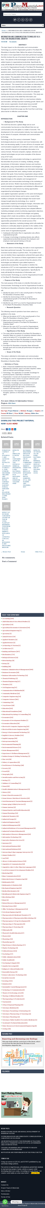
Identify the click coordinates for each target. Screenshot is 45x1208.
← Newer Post (6, 552)
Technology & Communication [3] (13, 990)
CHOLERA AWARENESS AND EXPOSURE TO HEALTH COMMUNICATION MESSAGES (19, 1148)
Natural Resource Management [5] (14, 903)
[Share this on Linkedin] (15, 429)
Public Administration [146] (11, 957)
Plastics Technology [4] (10, 948)
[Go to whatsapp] (5, 1201)
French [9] (5, 771)
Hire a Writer (5, 1191)
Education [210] (7, 708)
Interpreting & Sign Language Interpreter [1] (17, 852)
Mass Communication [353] (11, 876)
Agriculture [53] (7, 624)
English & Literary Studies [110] (13, 735)
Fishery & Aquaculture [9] (11, 762)
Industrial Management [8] (11, 825)
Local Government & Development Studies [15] (18, 870)
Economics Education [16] (10, 723)
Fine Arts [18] (6, 759)
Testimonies (5, 1194)
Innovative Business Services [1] (13, 840)
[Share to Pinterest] (11, 433)
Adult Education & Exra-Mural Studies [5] (16, 621)
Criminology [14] (7, 702)
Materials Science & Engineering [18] (14, 879)
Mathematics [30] (8, 882)
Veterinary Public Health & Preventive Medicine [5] (19, 1020)
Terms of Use (5, 1197)
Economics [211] (7, 717)
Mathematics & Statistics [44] (12, 885)
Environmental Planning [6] (11, 744)
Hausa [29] (6, 786)
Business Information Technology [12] (15, 675)
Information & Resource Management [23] (16, 834)
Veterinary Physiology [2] (11, 1017)
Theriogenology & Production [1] (13, 999)
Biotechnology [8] (8, 660)
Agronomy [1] (6, 633)
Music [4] (5, 900)
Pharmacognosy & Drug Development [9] (16, 921)
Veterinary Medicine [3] (10, 1008)
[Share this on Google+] (12, 429)
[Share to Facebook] (9, 433)
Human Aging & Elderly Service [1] (14, 804)
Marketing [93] (7, 873)
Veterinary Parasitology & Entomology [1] (16, 1011)
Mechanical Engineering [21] (11, 888)
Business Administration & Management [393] (17, 669)
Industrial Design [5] (9, 819)
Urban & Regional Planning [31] (12, 1005)
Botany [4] (5, 663)
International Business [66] (11, 846)
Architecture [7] (7, 648)
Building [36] (6, 666)
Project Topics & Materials (10, 1188)
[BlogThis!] (5, 433)
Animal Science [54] (8, 636)
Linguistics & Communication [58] (13, 864)
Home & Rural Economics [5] (12, 795)
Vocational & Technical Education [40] (14, 1023)
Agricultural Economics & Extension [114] (16, 627)
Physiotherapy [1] (8, 942)
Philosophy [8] (7, 930)
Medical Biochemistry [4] (10, 891)
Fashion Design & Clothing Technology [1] (16, 756)
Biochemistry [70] (8, 654)
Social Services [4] (8, 978)
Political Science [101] (9, 951)
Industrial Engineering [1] (11, 822)
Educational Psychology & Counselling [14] (16, 714)
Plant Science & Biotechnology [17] (14, 945)
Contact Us (4, 1185)
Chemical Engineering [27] (11, 681)
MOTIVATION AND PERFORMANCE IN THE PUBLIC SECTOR (21, 1152)
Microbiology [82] (8, 897)
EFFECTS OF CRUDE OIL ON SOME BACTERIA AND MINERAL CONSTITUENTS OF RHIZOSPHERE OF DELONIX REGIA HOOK (37, 461)
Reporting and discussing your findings (19, 1039)
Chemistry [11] (7, 684)
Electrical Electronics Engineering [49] (15, 729)
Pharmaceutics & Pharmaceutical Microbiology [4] (19, 918)
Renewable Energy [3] (9, 972)
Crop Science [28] (8, 705)
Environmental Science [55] (11, 747)
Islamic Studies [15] (8, 855)
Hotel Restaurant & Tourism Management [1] (17, 801)
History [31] (6, 792)
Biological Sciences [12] (10, 657)
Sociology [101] (7, 981)
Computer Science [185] (10, 699)
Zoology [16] (6, 1029)
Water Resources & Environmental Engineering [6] (19, 1026)
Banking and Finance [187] (11, 651)
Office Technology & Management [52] (15, 909)
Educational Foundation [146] (12, 711)
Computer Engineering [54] (11, 696)
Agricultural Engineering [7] (11, 630)
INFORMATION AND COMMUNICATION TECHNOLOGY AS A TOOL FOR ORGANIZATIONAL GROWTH (20, 38)
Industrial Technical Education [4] (13, 831)
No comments (13, 42)
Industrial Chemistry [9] (10, 816)
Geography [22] (7, 774)
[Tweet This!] (10, 429)
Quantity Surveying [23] (10, 966)
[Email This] (3, 433)
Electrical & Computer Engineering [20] (15, 726)
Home (4, 30)
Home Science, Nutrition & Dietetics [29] (16, 798)
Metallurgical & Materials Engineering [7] (16, 894)
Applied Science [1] (8, 642)
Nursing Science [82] (9, 906)
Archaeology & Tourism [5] (11, 645)
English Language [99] (9, 738)
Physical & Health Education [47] (13, 933)
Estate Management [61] (10, 750)
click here (11, 403)
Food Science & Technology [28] (13, 765)
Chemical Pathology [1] (10, 678)
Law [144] (5, 858)
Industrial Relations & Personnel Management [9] (18, 828)
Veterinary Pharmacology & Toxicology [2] (16, 1014)
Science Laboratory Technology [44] (14, 975)
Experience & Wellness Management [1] (15, 753)
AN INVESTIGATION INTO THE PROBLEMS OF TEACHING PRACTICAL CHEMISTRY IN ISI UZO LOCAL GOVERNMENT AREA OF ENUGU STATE (21, 1142)
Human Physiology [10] (10, 813)
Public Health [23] (8, 960)
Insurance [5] (6, 843)
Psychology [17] (7, 954)
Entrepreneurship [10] (10, 741)
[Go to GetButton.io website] (5, 1206)
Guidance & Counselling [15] (11, 783)
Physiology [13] (7, 939)
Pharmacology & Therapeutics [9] (13, 924)
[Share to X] (7, 433)
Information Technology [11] (11, 837)
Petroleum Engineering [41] (11, 912)
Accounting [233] (8, 618)
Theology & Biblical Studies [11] (12, 996)
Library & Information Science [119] (14, 861)
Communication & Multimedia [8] (13, 690)
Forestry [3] (6, 768)
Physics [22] (6, 936)
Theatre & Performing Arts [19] (12, 993)
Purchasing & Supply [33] (10, 963)
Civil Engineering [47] (9, 687)
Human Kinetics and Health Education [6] (16, 810)
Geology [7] (6, 780)
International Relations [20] (11, 849)
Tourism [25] (6, 1002)
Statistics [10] (6, 984)
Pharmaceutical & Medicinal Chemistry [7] (16, 915)
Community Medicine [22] (11, 693)
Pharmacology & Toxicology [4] (12, 927)
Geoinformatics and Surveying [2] (13, 777)
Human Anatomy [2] (9, 807)
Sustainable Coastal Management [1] (14, 987)
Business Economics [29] (10, 672)
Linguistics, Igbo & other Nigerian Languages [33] (19, 867)
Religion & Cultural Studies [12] (12, 969)
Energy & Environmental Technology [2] (15, 732)
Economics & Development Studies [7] (15, 720)
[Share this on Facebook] (7, 429)
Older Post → (39, 552)
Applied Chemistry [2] (9, 639)
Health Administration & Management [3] (16, 789)
